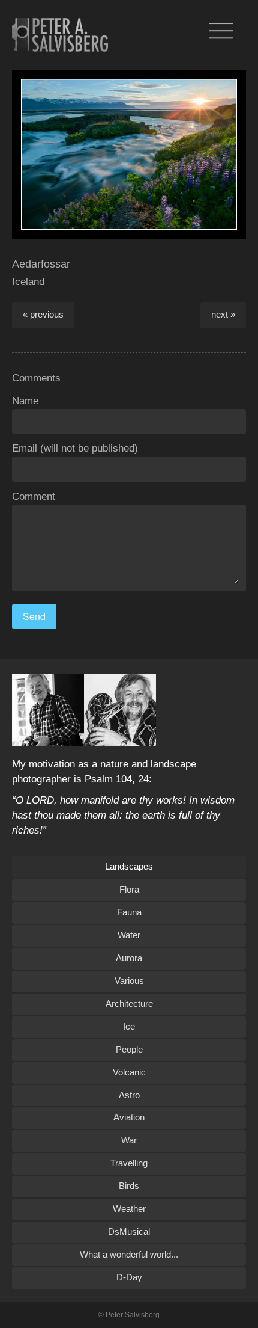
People (129, 1049)
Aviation (129, 1117)
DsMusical (129, 1231)
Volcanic (129, 1072)
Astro (129, 1095)
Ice (129, 1026)
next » (223, 314)
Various (129, 981)
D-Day (129, 1277)
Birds (129, 1186)
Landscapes (129, 866)
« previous (43, 314)
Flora (129, 889)
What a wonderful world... (129, 1254)
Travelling (129, 1163)
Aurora (129, 958)
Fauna (129, 912)
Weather (129, 1209)
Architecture (129, 1003)
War (129, 1140)
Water (129, 935)
